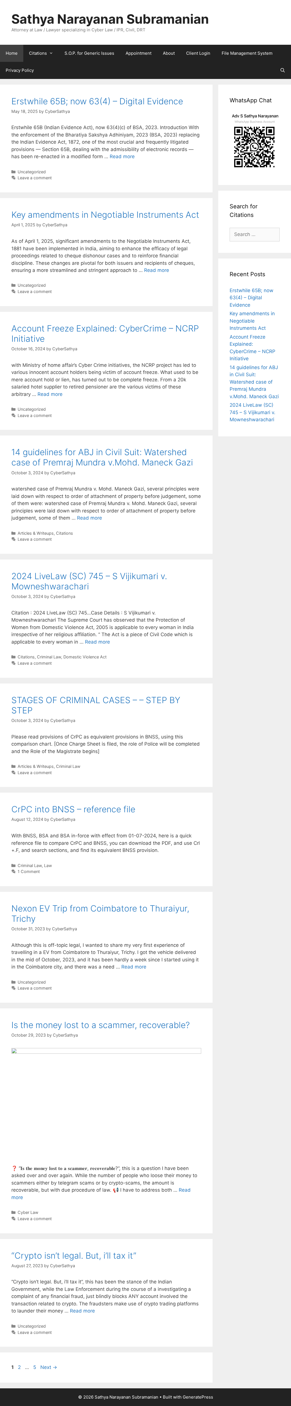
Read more (122, 156)
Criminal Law (49, 656)
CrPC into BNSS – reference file (73, 809)
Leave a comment (35, 177)
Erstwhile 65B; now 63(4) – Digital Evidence (97, 101)
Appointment (138, 53)
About (169, 53)
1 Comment (29, 871)
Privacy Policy (20, 70)
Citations (38, 53)
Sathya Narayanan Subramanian (110, 19)
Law (48, 865)
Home (12, 53)
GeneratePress (198, 1397)
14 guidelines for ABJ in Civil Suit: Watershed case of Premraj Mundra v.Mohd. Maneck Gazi (102, 457)
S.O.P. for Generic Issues (89, 53)
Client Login (198, 53)
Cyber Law (28, 1212)
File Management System (247, 53)
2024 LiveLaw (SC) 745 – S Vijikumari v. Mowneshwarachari (252, 412)
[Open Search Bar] (282, 70)
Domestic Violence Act (85, 656)
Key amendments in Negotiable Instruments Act (105, 214)
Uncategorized (32, 171)
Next (48, 1367)
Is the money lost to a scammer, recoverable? (100, 1025)
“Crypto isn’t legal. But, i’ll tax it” (73, 1255)
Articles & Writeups (36, 533)
